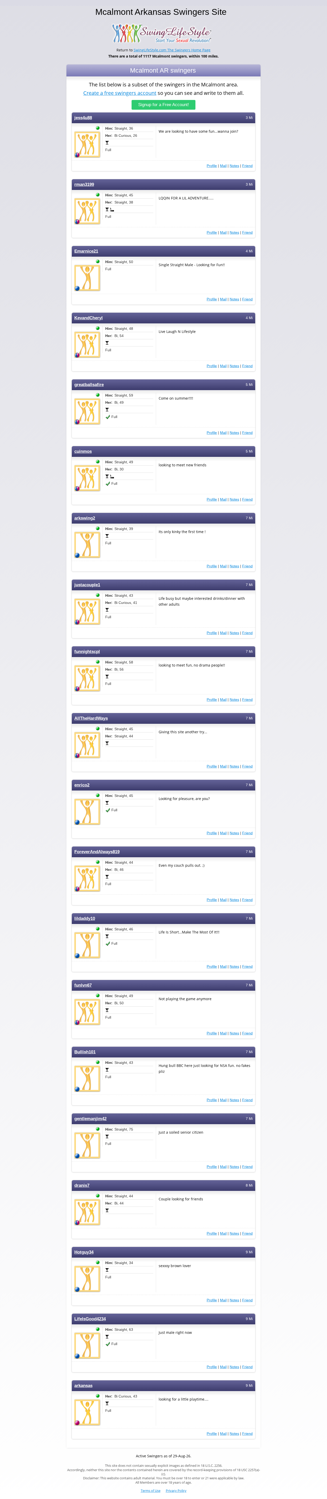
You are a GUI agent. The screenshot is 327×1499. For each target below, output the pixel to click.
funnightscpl (87, 651)
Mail (223, 166)
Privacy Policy (176, 1491)
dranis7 (81, 1185)
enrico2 (81, 785)
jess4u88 (83, 117)
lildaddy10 (84, 918)
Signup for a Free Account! (163, 104)
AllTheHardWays (91, 718)
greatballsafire (89, 384)
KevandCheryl (88, 317)
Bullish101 (85, 1052)
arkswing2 (84, 518)
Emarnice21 (86, 251)
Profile (212, 166)
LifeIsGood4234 (90, 1318)
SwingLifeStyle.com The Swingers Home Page (172, 50)
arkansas (83, 1385)
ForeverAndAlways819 (97, 851)
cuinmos (83, 451)
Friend (247, 166)
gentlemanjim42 (90, 1118)
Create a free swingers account (119, 92)
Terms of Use (150, 1491)
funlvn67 (83, 985)
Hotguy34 (84, 1252)
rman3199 (84, 184)
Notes (234, 166)
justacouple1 (87, 584)
